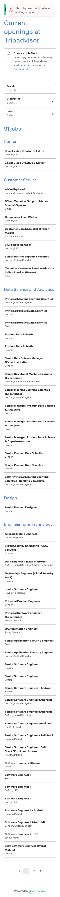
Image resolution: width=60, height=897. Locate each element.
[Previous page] (19, 871)
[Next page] (40, 871)
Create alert (21, 69)
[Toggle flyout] (53, 101)
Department (13, 98)
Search (10, 86)
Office (10, 111)
